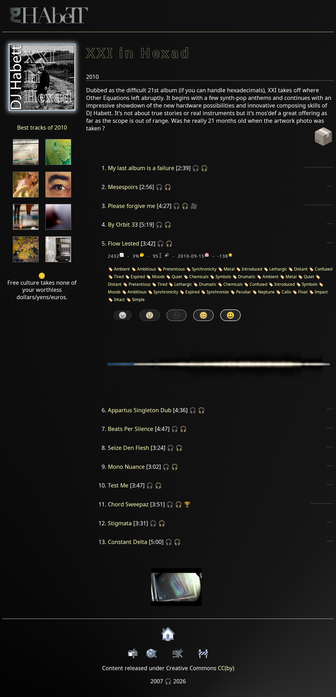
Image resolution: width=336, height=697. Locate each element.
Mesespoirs (123, 187)
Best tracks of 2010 (42, 127)
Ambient (122, 269)
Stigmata (120, 523)
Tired (119, 276)
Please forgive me (131, 206)
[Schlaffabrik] (58, 165)
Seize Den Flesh (128, 447)
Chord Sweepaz (128, 504)
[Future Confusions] (25, 198)
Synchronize (218, 292)
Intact (119, 299)
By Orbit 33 (123, 224)
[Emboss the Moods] (25, 165)
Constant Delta (127, 542)
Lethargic (278, 269)
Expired (138, 276)
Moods (158, 276)
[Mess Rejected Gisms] (58, 262)
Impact (321, 292)
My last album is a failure (141, 168)
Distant (301, 269)
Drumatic (246, 276)
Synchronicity (204, 269)
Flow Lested (123, 243)
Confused (323, 269)
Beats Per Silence (130, 429)
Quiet (177, 276)
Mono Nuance (126, 466)
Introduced (252, 269)
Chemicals (198, 276)
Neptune (266, 292)
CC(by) (226, 668)
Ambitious (146, 269)
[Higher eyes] (58, 198)
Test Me (118, 485)
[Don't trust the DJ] (25, 262)
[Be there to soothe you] (58, 230)
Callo (286, 292)
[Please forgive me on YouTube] (176, 609)
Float (303, 292)
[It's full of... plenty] (25, 230)
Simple (138, 299)
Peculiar (243, 292)
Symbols (223, 276)
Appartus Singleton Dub (139, 410)
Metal (229, 269)
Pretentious (174, 269)
